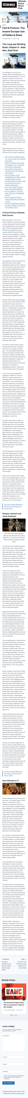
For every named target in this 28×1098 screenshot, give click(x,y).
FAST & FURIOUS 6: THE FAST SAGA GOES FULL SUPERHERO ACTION (14, 193)
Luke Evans (16, 660)
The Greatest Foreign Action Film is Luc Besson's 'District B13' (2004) (14, 1005)
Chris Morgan (6, 261)
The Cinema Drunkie (10, 1010)
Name (5, 1057)
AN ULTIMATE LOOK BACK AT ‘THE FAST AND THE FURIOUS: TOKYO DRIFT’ (14, 171)
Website (5, 1071)
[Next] (24, 998)
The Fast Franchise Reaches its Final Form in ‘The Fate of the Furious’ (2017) (13, 506)
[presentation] (14, 991)
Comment (6, 1035)
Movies (4, 25)
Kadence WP (20, 1093)
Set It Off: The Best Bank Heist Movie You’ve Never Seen (21, 964)
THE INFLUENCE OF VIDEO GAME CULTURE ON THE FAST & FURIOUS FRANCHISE (15, 183)
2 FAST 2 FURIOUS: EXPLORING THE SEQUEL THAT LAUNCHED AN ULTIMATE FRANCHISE (14, 165)
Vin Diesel (11, 230)
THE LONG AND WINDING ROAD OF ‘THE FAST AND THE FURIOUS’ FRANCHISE (15, 159)
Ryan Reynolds (15, 622)
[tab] (12, 1015)
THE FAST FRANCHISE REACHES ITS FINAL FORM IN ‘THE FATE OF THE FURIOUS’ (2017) (15, 205)
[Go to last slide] (4, 998)
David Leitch (16, 267)
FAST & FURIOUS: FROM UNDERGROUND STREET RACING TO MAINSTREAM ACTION (15, 177)
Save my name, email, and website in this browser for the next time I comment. (14, 1077)
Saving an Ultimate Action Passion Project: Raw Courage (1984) (6, 965)
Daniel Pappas (7, 38)
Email (5, 1064)
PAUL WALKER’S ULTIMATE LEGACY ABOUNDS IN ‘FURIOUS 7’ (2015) (14, 199)
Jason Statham (20, 300)
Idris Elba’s (5, 324)
